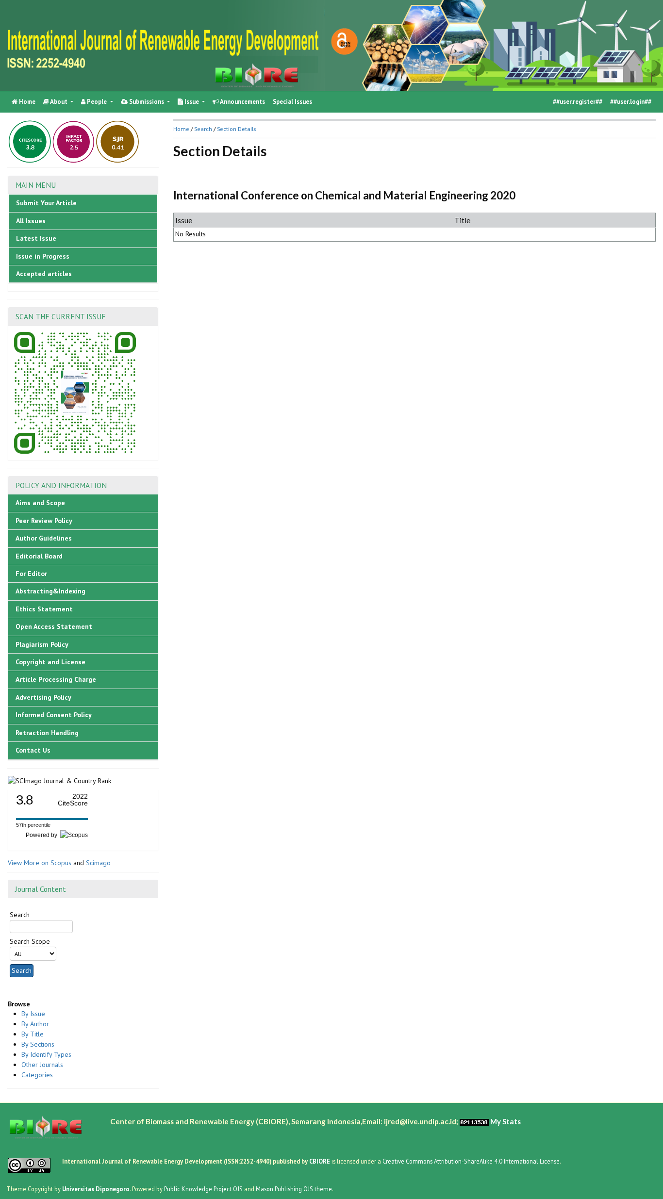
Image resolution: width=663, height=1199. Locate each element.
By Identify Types (46, 1054)
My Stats (505, 1121)
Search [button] (203, 128)
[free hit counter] (474, 1121)
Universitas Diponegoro (96, 1189)
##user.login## (630, 102)
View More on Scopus (39, 862)
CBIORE (320, 1161)
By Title (32, 1034)
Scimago (98, 862)
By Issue (33, 1013)
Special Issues (292, 102)
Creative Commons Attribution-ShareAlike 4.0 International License (471, 1161)
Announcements (242, 102)
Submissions (147, 102)
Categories (37, 1074)
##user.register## (577, 102)
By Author (35, 1023)
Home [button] (181, 128)
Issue (191, 102)
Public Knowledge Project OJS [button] (203, 1189)
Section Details (236, 128)
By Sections (37, 1044)
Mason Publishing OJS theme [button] (294, 1189)
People (96, 102)
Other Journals (42, 1064)
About (59, 102)
